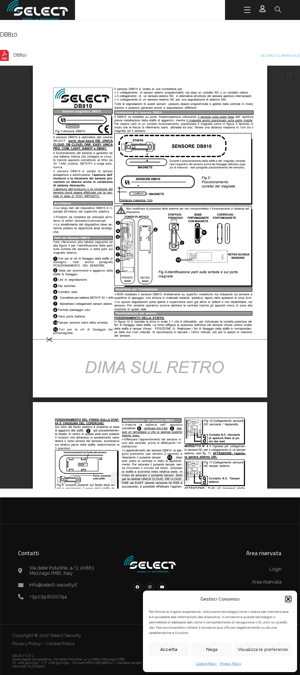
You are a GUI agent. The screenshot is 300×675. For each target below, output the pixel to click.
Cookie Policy (206, 664)
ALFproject (36, 666)
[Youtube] (162, 587)
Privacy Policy (230, 664)
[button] (288, 599)
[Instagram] (150, 587)
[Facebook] (137, 587)
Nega (211, 649)
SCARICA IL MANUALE (280, 55)
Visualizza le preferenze (263, 649)
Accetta (168, 649)
